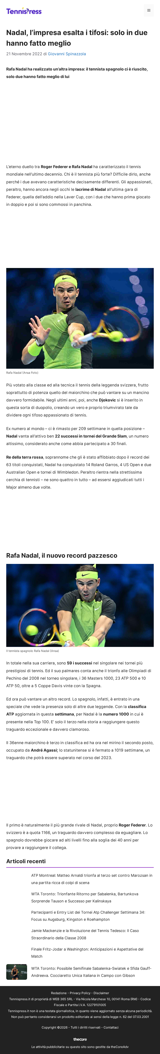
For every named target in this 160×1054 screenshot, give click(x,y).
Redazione (59, 993)
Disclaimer (101, 993)
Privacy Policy (80, 993)
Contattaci (111, 1027)
